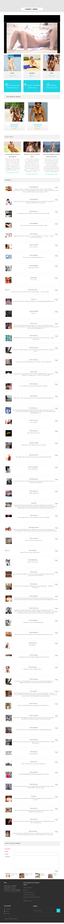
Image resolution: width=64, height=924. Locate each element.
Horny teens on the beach (29, 894)
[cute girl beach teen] (14, 111)
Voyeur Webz (14, 918)
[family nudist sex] (37, 111)
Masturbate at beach (28, 900)
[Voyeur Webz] (32, 9)
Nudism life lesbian (27, 887)
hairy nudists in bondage (12, 888)
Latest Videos (9, 137)
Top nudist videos (13, 97)
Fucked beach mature (28, 892)
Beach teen (26, 890)
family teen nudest (7, 891)
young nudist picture (10, 886)
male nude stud (15, 891)
